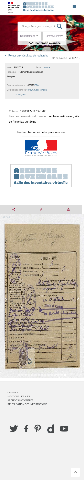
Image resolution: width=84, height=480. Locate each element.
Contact (13, 392)
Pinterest (37, 429)
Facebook (26, 429)
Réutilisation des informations (27, 404)
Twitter (14, 429)
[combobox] (38, 37)
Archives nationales (20, 400)
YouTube (64, 429)
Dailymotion (50, 429)
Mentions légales (19, 396)
